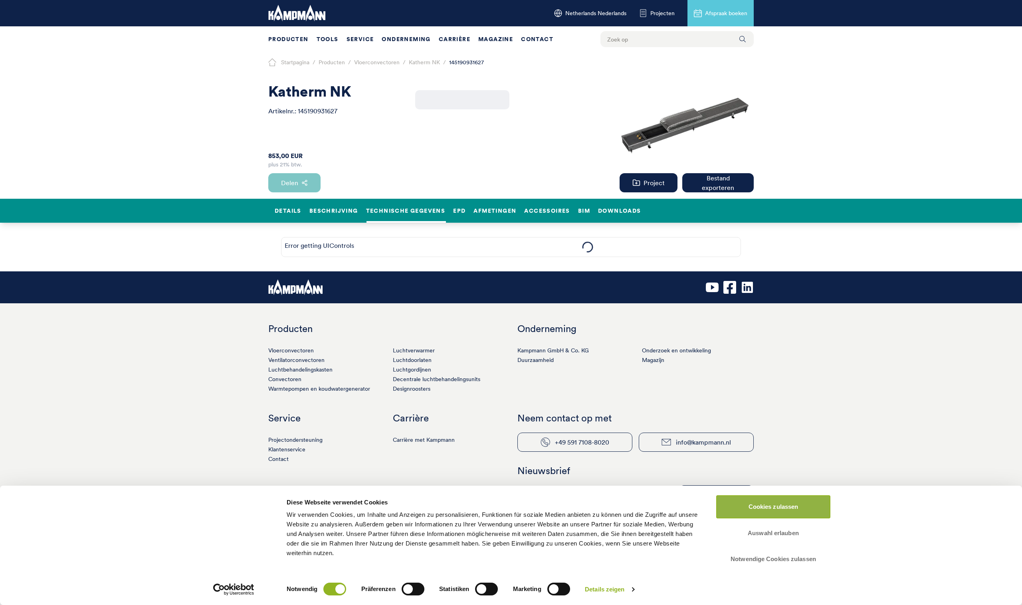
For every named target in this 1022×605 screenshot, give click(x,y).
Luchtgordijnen (412, 369)
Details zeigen (604, 589)
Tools (328, 39)
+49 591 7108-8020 (582, 442)
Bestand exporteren (718, 183)
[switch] (413, 589)
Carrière (454, 39)
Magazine (495, 39)
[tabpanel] (587, 247)
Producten (288, 39)
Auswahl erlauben (773, 533)
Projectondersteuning (295, 439)
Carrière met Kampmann (424, 439)
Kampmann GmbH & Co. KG (553, 350)
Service (360, 39)
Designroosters (411, 388)
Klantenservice (286, 449)
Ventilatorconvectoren (296, 360)
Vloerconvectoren (291, 350)
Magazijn (653, 360)
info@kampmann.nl (703, 442)
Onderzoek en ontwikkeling (676, 350)
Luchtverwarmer (414, 350)
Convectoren (284, 379)
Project (654, 183)
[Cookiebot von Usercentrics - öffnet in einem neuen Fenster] (234, 589)
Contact (537, 39)
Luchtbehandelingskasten (300, 369)
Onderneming (406, 39)
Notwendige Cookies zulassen (773, 559)
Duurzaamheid (535, 360)
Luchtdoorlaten (412, 360)
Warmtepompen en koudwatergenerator (319, 388)
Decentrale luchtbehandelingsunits (436, 379)
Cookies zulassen (773, 506)
